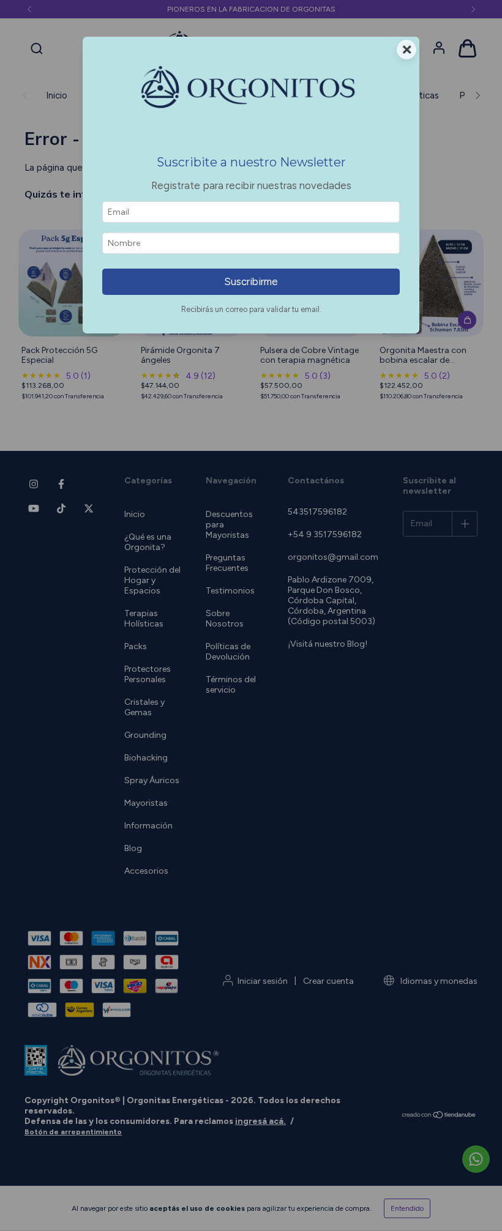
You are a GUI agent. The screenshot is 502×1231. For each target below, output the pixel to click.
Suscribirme (251, 281)
